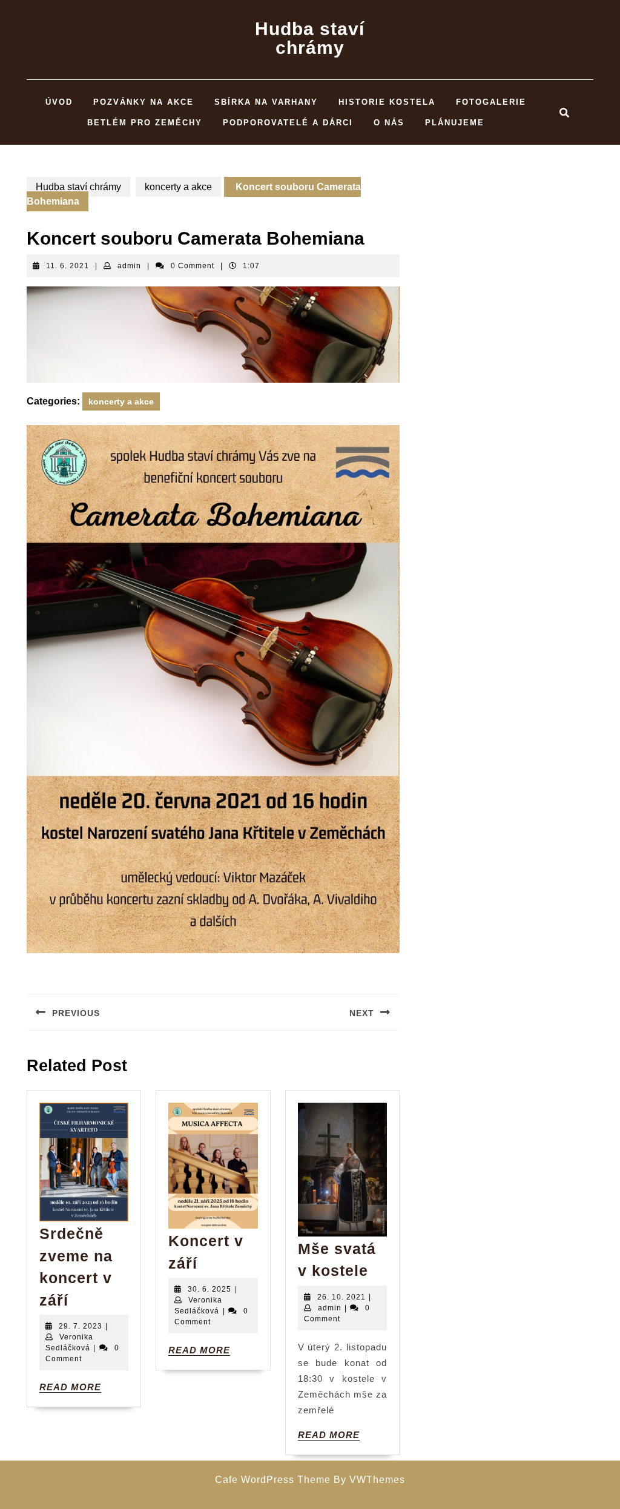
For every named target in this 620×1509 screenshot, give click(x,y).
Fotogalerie (491, 102)
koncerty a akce (178, 187)
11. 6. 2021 (67, 266)
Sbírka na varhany (266, 102)
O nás (389, 122)
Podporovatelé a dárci (288, 122)
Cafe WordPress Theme (273, 1479)
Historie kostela (386, 102)
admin (129, 266)
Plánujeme (454, 122)
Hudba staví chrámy (309, 38)
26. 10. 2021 (341, 1297)
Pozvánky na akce (143, 102)
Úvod (59, 102)
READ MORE (70, 1387)
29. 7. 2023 (80, 1326)
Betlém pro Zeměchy (144, 122)
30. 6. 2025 (209, 1289)
